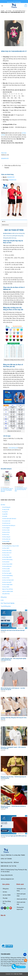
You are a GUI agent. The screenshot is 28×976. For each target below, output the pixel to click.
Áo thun (8, 11)
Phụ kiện (5, 898)
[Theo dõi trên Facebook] (2, 908)
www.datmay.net (13, 448)
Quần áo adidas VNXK (7, 591)
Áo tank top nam (6, 523)
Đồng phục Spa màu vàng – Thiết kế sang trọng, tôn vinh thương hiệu (13, 777)
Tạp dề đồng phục (6, 606)
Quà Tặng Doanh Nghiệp (7, 603)
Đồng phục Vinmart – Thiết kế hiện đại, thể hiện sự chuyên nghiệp (13, 807)
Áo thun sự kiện (6, 568)
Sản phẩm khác (6, 593)
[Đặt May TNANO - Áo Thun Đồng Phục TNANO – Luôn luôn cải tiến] (14, 5)
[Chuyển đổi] (2, 165)
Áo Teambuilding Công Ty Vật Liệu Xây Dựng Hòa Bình (21, 489)
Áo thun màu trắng (6, 550)
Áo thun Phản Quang (7, 559)
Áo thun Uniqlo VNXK (7, 584)
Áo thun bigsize (6, 527)
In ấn (2, 600)
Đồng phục (4, 597)
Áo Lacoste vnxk (6, 521)
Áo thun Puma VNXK (7, 564)
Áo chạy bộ (5, 511)
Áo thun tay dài (6, 571)
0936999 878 (4, 158)
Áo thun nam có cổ (6, 552)
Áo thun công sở (6, 537)
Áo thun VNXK (5, 587)
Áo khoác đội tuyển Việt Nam (9, 518)
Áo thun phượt (5, 562)
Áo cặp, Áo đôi (5, 509)
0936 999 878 (10, 0)
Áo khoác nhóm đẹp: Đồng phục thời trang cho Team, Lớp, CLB (14, 718)
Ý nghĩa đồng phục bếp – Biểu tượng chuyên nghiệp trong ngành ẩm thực (13, 659)
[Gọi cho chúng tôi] (7, 908)
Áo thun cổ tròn (6, 532)
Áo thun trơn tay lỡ (6, 582)
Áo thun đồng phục (19, 11)
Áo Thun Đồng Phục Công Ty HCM (10, 546)
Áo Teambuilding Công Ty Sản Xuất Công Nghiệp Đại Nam (7, 490)
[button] (2, 6)
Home (2, 11)
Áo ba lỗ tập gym (6, 507)
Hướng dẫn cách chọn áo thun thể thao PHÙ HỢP (13, 630)
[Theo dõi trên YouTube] (10, 908)
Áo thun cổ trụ (5, 534)
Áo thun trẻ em (5, 577)
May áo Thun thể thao (7, 589)
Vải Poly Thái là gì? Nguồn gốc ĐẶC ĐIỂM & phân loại (14, 835)
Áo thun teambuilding (7, 575)
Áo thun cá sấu (5, 530)
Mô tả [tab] (3, 221)
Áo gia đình (5, 514)
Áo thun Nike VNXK (7, 557)
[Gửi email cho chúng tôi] (5, 908)
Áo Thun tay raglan (6, 573)
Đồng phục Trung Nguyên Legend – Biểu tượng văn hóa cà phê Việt (13, 748)
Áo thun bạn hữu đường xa (8, 525)
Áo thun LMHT (5, 548)
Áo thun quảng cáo (6, 566)
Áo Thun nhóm (5, 555)
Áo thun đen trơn (6, 539)
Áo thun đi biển (5, 541)
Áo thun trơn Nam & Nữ (8, 580)
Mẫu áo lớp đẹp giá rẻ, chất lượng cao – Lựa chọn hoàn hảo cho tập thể (13, 688)
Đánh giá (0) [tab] (5, 224)
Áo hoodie (4, 516)
